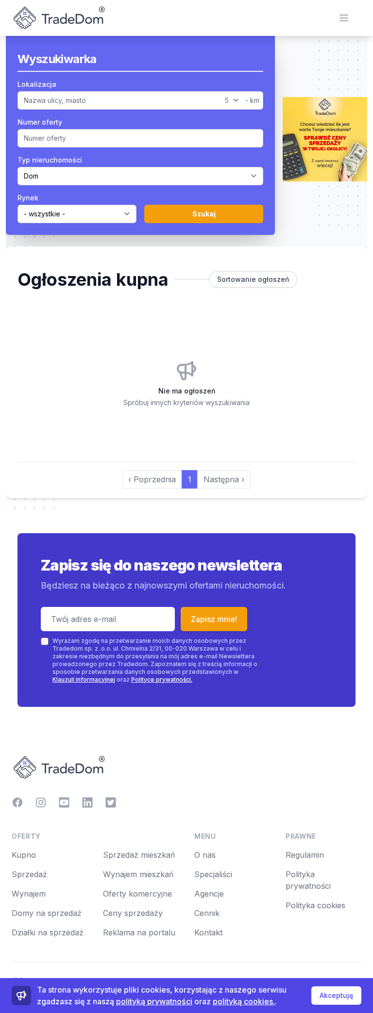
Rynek (27, 198)
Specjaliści (213, 874)
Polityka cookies (315, 905)
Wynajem (29, 894)
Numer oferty (39, 122)
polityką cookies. (244, 1001)
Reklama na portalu (139, 932)
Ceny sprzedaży (133, 913)
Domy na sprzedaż (47, 913)
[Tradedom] (58, 18)
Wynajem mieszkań (138, 874)
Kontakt (208, 932)
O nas (205, 855)
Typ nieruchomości (49, 160)
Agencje (209, 894)
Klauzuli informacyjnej (83, 679)
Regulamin (305, 855)
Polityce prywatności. (161, 679)
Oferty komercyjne (137, 894)
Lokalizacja (36, 84)
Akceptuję (336, 995)
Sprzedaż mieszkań (139, 855)
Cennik (207, 913)
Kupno (24, 855)
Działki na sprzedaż (48, 932)
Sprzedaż (29, 874)
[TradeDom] (186, 767)
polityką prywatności (154, 1001)
